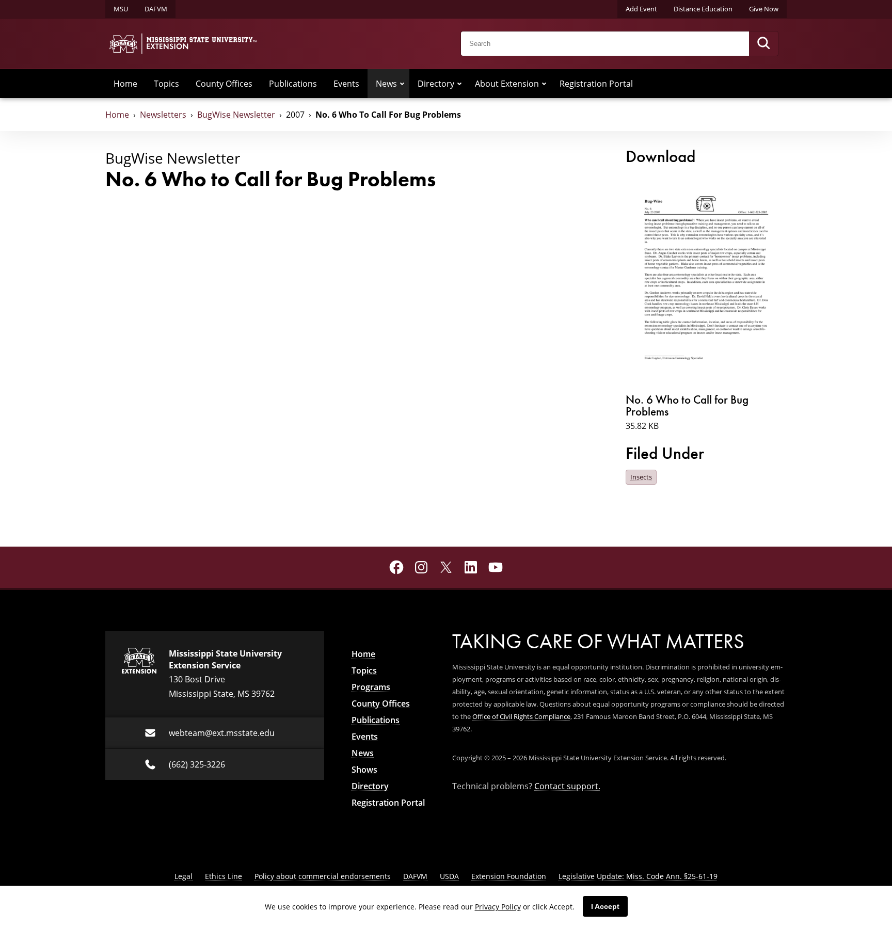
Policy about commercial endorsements (322, 876)
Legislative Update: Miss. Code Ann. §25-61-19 (638, 876)
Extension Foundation (508, 876)
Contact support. (567, 786)
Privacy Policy (498, 907)
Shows (364, 769)
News (386, 83)
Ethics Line (223, 876)
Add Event (641, 8)
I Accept (605, 906)
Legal (183, 876)
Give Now (763, 8)
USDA (449, 876)
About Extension (507, 83)
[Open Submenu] (402, 84)
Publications (293, 83)
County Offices (224, 83)
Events (346, 83)
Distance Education (703, 8)
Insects (641, 477)
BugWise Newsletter (236, 114)
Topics (166, 83)
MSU (121, 8)
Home (125, 83)
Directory (436, 83)
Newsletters (163, 114)
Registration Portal (596, 83)
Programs (371, 687)
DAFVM (156, 8)
